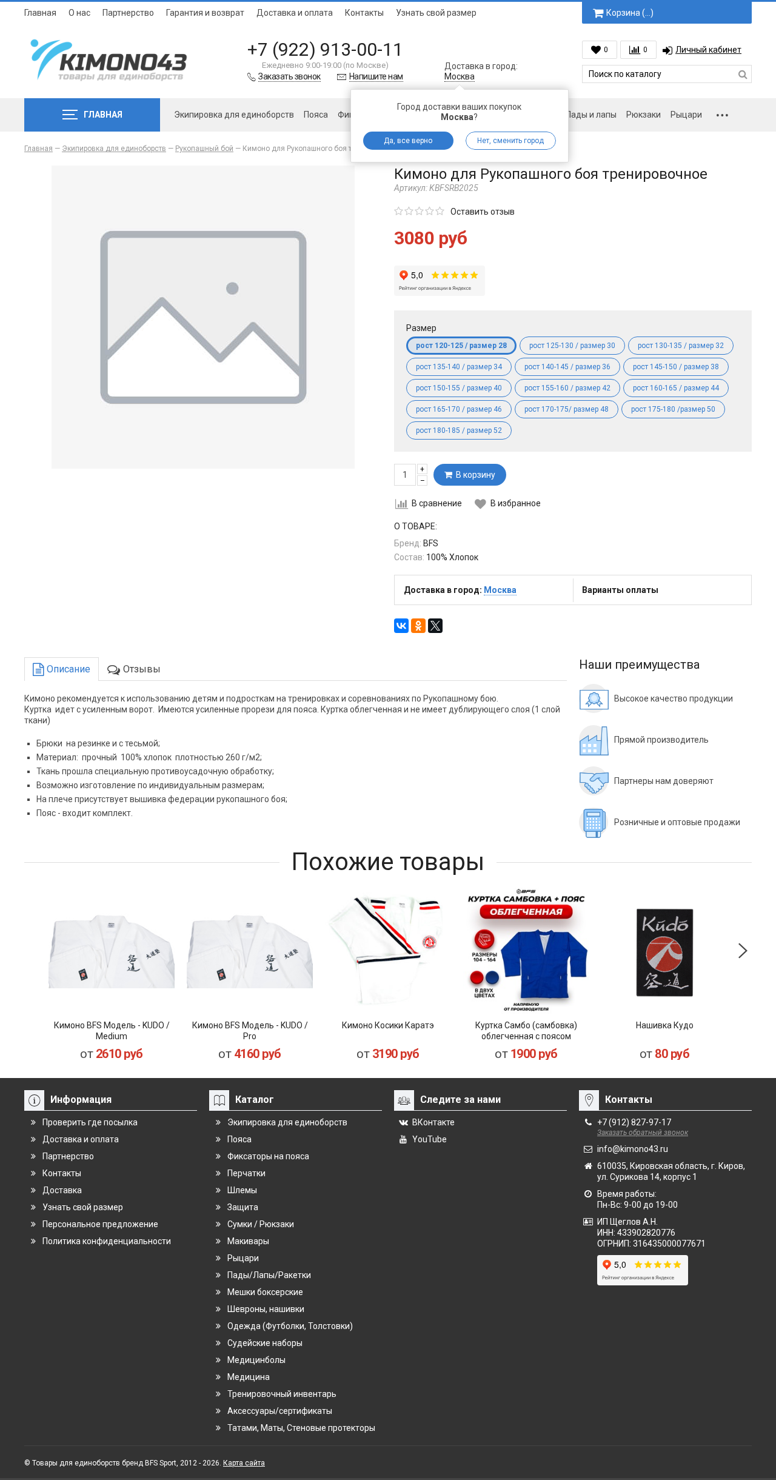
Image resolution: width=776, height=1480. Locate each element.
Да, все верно (408, 140)
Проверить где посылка (90, 1122)
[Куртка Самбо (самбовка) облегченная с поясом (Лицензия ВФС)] (526, 951)
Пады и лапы (591, 114)
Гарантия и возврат (205, 13)
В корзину (473, 475)
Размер (421, 328)
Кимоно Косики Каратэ (388, 1025)
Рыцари (686, 114)
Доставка (62, 1190)
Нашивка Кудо (665, 1025)
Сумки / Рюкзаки (260, 1224)
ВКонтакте (433, 1122)
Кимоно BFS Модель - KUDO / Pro (250, 1030)
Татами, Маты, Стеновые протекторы (301, 1428)
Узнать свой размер (436, 13)
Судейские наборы (265, 1343)
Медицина (248, 1377)
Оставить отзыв (482, 211)
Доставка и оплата (294, 13)
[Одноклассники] (418, 625)
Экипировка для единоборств (234, 114)
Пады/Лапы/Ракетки (269, 1275)
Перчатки (246, 1173)
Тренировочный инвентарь (281, 1394)
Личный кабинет (708, 50)
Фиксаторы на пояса (268, 1156)
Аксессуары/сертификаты (279, 1411)
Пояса (316, 114)
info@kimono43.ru (632, 1149)
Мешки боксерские (265, 1292)
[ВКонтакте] (401, 625)
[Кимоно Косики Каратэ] (388, 951)
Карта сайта (244, 1463)
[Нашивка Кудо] (664, 951)
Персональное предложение (100, 1224)
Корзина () (630, 13)
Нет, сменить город (510, 140)
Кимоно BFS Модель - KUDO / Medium (112, 1030)
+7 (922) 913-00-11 (325, 49)
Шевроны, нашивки (265, 1309)
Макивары (248, 1241)
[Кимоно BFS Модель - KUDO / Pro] (250, 951)
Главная (40, 13)
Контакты (364, 13)
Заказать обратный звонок (642, 1132)
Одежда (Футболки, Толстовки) (290, 1326)
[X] (435, 625)
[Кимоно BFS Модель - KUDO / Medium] (111, 951)
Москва (459, 76)
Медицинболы (256, 1360)
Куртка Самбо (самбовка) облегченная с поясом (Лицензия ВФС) (526, 1036)
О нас (79, 13)
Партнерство (128, 13)
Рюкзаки (643, 114)
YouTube (429, 1139)
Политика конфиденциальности (106, 1241)
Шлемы (242, 1190)
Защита (242, 1207)
